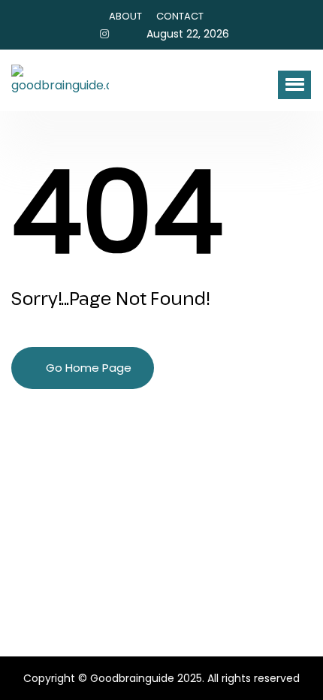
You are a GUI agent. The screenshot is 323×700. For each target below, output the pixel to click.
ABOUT (125, 16)
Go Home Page (87, 368)
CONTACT (180, 16)
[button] (294, 85)
